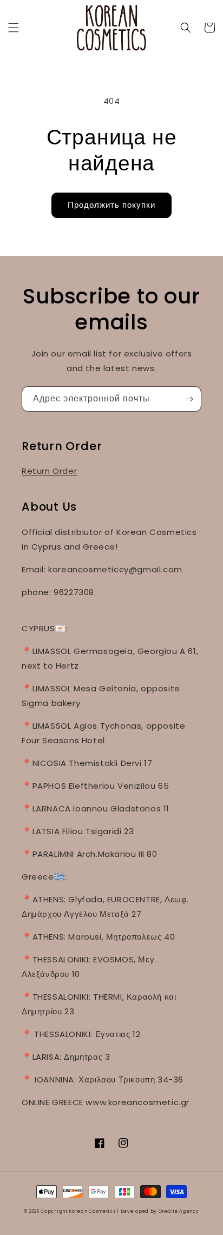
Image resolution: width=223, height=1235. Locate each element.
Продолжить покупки (111, 204)
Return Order (49, 471)
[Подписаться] (189, 399)
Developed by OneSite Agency (160, 1211)
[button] (13, 27)
